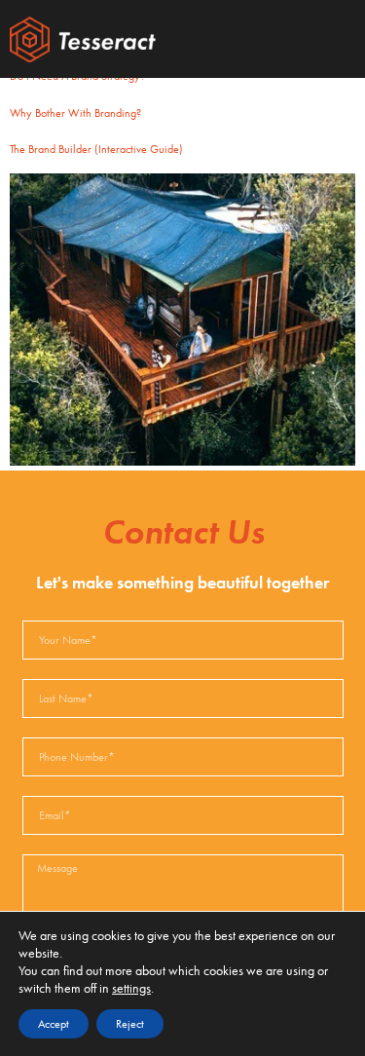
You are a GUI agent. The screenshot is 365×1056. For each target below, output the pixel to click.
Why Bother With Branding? (75, 113)
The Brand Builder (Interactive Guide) (96, 149)
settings (131, 988)
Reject (130, 1024)
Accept (53, 1024)
